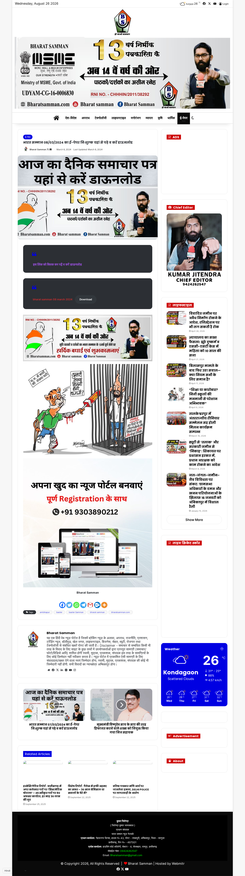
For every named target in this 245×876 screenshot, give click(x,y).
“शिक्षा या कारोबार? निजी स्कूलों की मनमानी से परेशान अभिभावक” (203, 397)
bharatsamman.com (120, 612)
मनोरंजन (136, 118)
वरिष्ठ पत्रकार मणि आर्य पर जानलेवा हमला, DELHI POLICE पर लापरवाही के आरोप (131, 789)
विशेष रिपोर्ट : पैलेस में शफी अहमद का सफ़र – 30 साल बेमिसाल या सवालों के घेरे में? (87, 789)
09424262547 (128, 850)
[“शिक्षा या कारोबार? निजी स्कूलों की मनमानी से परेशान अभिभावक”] (176, 394)
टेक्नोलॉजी (101, 118)
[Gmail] (90, 602)
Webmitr (178, 863)
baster (59, 612)
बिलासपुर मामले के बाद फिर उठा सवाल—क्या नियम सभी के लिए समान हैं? (205, 373)
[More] (104, 602)
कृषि (160, 118)
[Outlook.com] (97, 602)
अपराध (86, 118)
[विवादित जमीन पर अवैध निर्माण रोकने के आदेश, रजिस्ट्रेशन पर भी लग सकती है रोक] (176, 318)
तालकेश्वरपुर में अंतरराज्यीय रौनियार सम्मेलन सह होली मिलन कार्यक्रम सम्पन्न (204, 422)
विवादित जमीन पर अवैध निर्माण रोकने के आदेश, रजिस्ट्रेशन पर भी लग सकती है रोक (205, 320)
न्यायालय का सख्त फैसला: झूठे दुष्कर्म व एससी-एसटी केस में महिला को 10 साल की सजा (205, 346)
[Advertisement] (198, 165)
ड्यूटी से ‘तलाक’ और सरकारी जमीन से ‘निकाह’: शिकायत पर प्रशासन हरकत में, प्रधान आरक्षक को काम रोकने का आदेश (205, 453)
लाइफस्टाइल (119, 118)
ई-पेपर (183, 118)
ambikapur (45, 612)
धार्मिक (171, 118)
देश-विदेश (71, 118)
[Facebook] (62, 602)
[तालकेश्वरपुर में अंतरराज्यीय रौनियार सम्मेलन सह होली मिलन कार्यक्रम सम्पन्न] (176, 418)
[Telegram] (83, 602)
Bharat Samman (38, 149)
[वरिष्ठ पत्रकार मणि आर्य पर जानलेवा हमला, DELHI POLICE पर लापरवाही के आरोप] (132, 772)
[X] (57, 670)
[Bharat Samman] (122, 22)
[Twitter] (69, 602)
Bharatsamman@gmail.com (126, 855)
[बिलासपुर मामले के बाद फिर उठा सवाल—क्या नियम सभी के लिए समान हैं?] (176, 370)
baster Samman (76, 612)
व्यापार (149, 118)
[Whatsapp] (76, 602)
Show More (194, 520)
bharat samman (97, 612)
